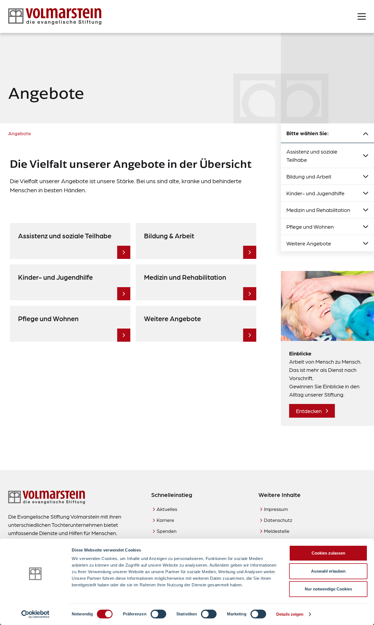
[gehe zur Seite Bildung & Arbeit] (249, 252)
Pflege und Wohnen (310, 226)
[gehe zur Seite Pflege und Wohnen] (123, 335)
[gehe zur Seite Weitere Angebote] (249, 335)
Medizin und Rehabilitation (318, 210)
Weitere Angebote (308, 243)
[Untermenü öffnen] (366, 155)
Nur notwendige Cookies (328, 589)
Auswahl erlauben (328, 571)
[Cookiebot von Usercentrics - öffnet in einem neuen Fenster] (35, 614)
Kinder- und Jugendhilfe (315, 193)
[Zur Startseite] (54, 16)
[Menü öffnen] (362, 16)
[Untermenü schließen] (366, 133)
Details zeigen (289, 614)
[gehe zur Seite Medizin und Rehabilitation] (249, 293)
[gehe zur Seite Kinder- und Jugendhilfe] (123, 293)
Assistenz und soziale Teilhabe (311, 155)
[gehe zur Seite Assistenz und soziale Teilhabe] (123, 252)
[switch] (158, 614)
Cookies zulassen (328, 553)
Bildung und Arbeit (308, 176)
